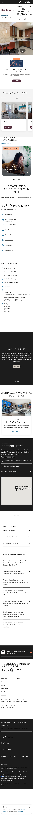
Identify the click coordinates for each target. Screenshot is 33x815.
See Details (17, 80)
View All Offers (5, 143)
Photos (18, 678)
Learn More (15, 431)
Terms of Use (22, 772)
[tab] (8, 197)
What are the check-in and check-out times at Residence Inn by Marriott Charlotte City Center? (14, 563)
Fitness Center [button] (9, 245)
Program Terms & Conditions (8, 774)
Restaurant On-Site (10, 219)
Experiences (4, 688)
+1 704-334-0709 (9, 457)
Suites (3, 682)
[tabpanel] (16, 358)
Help (12, 780)
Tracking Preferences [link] (6, 772)
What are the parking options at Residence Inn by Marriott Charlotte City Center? (15, 582)
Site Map (22, 778)
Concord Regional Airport (12, 466)
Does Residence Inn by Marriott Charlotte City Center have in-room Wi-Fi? (15, 593)
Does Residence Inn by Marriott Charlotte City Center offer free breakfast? (13, 625)
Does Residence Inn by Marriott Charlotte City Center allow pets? (13, 572)
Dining (3, 685)
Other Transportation (10, 471)
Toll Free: (9, 705)
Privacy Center (20, 774)
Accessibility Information (10, 537)
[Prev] (3, 98)
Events (3, 691)
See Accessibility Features (11, 282)
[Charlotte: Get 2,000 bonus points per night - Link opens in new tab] (16, 161)
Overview (4, 678)
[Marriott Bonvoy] (27, 2)
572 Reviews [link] (8, 17)
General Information (9, 530)
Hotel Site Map (5, 780)
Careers (15, 772)
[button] (20, 2)
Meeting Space (9, 240)
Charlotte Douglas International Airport (16, 461)
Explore (16, 366)
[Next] (29, 98)
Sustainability (8, 214)
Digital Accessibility (21, 776)
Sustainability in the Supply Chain (9, 778)
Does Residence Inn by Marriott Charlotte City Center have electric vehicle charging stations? (13, 614)
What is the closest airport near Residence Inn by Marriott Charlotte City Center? (15, 603)
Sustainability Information (11, 543)
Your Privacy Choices (9, 776)
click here (20, 811)
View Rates (8, 127)
